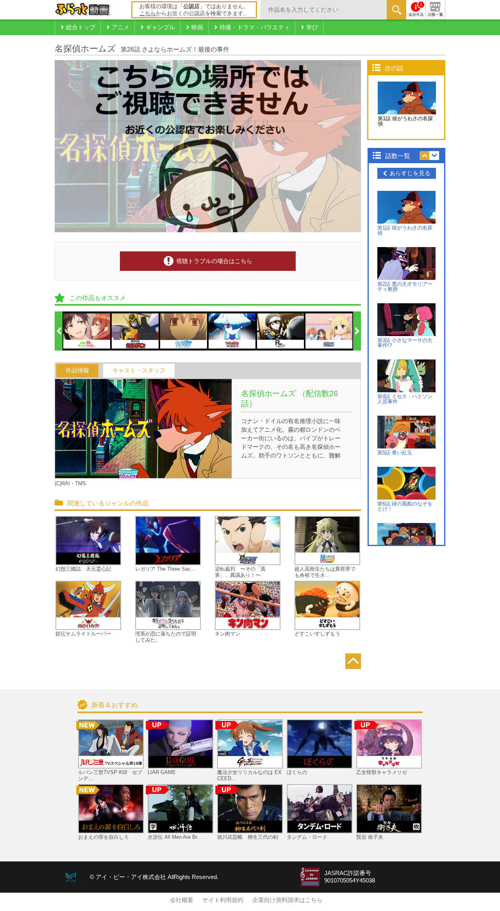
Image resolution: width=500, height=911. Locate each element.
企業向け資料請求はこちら (287, 900)
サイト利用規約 (222, 900)
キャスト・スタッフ (138, 370)
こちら (147, 13)
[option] (87, 331)
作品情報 (77, 370)
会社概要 (181, 900)
